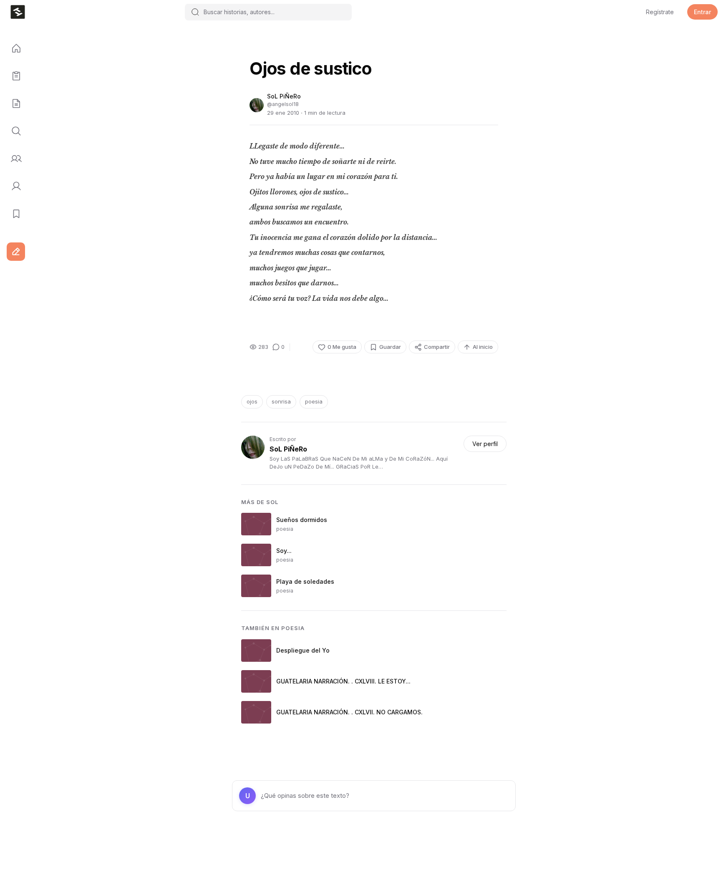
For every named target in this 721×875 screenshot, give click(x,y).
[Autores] (13, 159)
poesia (314, 401)
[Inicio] (13, 49)
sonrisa (281, 401)
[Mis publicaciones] (13, 76)
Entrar (702, 11)
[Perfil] (13, 186)
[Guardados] (13, 214)
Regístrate (660, 11)
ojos (252, 401)
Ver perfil (485, 443)
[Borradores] (13, 104)
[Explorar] (13, 131)
